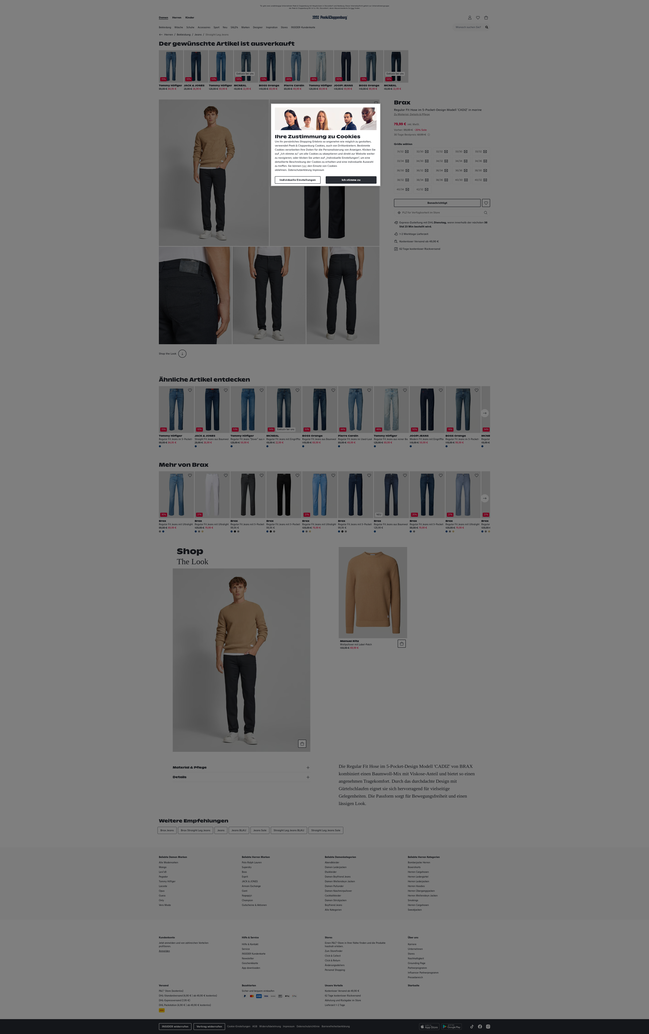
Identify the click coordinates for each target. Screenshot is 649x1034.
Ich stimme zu (351, 180)
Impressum (318, 170)
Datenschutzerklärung (300, 170)
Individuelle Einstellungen (298, 180)
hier (304, 166)
